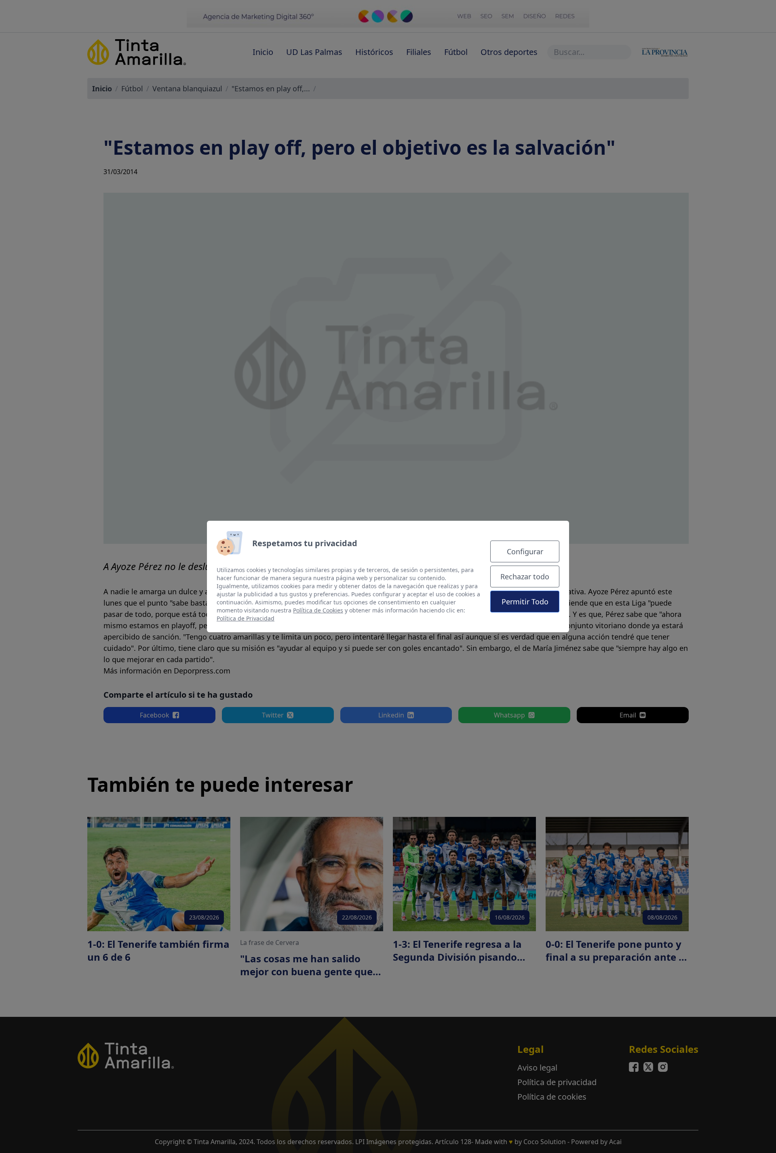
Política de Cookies (318, 610)
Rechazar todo (524, 576)
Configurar (525, 551)
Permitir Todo (525, 601)
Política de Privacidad (245, 618)
